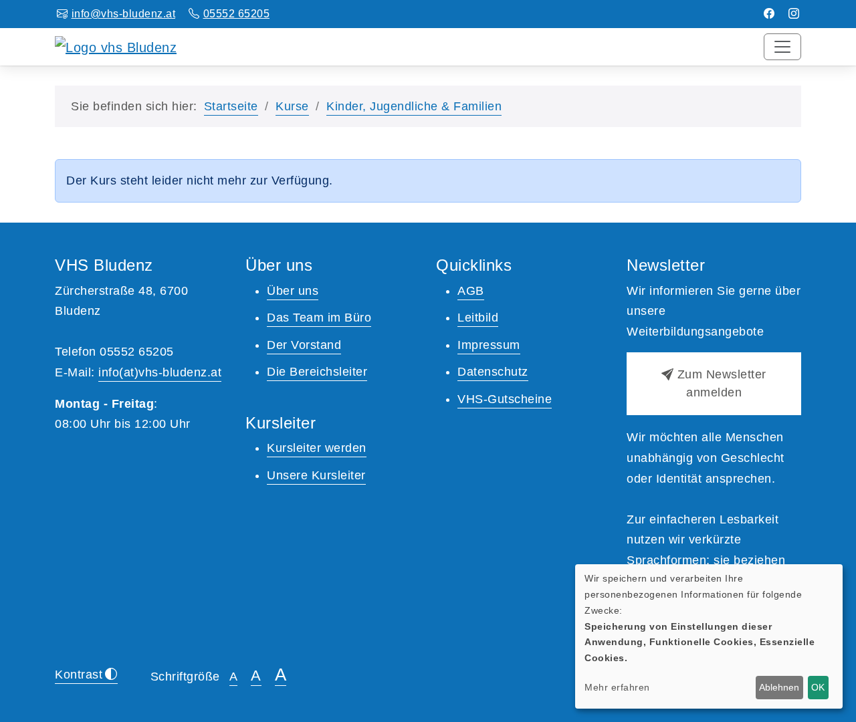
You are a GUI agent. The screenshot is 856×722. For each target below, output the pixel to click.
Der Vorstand (304, 345)
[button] (714, 383)
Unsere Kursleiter (316, 475)
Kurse (292, 106)
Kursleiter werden (316, 448)
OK (818, 687)
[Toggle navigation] (782, 46)
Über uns (292, 290)
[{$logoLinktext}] (116, 46)
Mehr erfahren (617, 687)
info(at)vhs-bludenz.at (159, 372)
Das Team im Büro (319, 317)
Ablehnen (779, 687)
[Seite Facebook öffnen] (769, 13)
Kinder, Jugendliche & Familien (414, 106)
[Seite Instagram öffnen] (794, 13)
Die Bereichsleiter (317, 371)
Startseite (231, 106)
